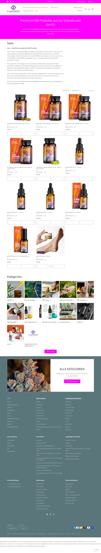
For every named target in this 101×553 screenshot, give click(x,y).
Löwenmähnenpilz (70, 407)
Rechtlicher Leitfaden (41, 497)
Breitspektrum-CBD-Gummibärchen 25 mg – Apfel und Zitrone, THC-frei (48, 168)
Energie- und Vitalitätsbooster (44, 470)
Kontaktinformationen (41, 533)
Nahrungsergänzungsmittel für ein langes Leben (48, 427)
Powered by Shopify (31, 533)
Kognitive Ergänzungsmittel (72, 459)
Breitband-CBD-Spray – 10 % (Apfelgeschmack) (18, 256)
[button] (36, 7)
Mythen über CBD (69, 503)
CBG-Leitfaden (40, 486)
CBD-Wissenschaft (40, 495)
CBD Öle (9, 300)
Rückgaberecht (11, 410)
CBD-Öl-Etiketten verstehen (43, 506)
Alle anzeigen (50, 351)
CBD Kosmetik (11, 322)
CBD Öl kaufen (40, 500)
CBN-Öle (38, 429)
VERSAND (9, 407)
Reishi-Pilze (68, 402)
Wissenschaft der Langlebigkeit (73, 453)
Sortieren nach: (66, 90)
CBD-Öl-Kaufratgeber (70, 497)
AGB (78, 533)
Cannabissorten (69, 484)
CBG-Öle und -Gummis (49, 322)
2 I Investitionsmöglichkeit (14, 486)
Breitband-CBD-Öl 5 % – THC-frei (73, 212)
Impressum (10, 421)
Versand (68, 533)
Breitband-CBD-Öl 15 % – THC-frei (15, 212)
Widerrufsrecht (62, 533)
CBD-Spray (45, 300)
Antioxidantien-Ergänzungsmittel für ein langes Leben (48, 454)
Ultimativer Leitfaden (41, 489)
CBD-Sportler (68, 486)
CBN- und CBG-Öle (70, 492)
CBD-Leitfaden (40, 484)
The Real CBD (10, 446)
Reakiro (79, 322)
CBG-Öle (38, 421)
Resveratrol (68, 429)
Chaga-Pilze (68, 404)
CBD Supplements (30, 322)
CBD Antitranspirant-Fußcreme (43, 256)
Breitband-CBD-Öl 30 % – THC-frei (44, 212)
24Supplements (11, 451)
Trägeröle (67, 489)
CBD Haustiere (81, 300)
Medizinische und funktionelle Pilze (45, 446)
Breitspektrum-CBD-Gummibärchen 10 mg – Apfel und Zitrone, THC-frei (19, 168)
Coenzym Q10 (68, 415)
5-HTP (66, 421)
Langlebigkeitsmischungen (72, 456)
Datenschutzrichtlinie (12, 404)
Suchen (9, 402)
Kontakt (9, 413)
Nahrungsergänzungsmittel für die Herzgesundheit (49, 473)
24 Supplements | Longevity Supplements (18, 533)
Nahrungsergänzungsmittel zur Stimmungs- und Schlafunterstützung (48, 466)
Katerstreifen (68, 424)
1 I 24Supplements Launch (14, 484)
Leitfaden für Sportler (41, 509)
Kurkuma (67, 427)
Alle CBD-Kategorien (72, 381)
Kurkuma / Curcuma (70, 440)
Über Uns (9, 415)
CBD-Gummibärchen (66, 300)
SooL (8, 344)
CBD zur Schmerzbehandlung (72, 495)
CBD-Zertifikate (40, 503)
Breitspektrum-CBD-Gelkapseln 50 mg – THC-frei (76, 123)
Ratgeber (9, 424)
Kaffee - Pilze (68, 413)
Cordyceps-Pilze (69, 410)
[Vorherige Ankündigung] (33, 1)
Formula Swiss (11, 440)
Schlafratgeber (40, 492)
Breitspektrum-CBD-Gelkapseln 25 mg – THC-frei (47, 123)
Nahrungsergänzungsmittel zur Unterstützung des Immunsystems (49, 459)
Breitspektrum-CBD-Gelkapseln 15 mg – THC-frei (18, 123)
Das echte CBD (64, 322)
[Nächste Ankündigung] (67, 1)
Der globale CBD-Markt (71, 500)
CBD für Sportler (30, 300)
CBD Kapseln (39, 404)
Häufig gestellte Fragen (13, 418)
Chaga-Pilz (39, 440)
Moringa (67, 418)
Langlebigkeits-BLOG (12, 427)
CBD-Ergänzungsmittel (42, 418)
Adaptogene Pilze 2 (41, 443)
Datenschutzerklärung (52, 533)
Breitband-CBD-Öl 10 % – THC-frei (73, 167)
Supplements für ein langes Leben (31, 345)
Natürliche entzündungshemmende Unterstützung (49, 463)
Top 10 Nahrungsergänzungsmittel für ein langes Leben (48, 449)
